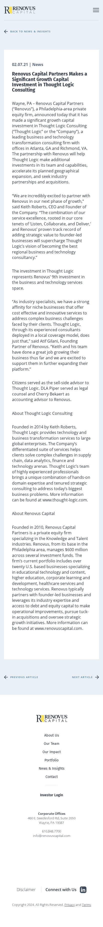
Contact (52, 777)
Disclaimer (26, 889)
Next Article (82, 677)
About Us (51, 735)
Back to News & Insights (30, 31)
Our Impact (51, 752)
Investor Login (51, 795)
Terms (86, 904)
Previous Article (24, 677)
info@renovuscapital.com (51, 835)
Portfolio (51, 760)
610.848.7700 (51, 831)
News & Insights (51, 768)
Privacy (69, 904)
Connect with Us (61, 889)
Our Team (51, 744)
